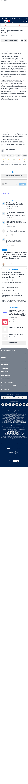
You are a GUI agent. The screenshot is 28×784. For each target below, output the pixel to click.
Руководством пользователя (14, 431)
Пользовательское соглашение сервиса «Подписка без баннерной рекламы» (14, 444)
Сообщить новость (6, 354)
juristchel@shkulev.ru (10, 422)
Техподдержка (5, 378)
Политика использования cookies (14, 440)
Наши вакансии (5, 375)
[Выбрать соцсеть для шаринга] (25, 40)
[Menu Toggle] (1, 21)
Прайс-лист (4, 364)
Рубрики (3, 357)
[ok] (9, 404)
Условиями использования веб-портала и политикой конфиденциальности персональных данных (14, 434)
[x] (20, 404)
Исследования (10, 155)
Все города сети (5, 389)
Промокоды (13, 18)
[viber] (13, 404)
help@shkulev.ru (23, 422)
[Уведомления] (23, 21)
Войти (6, 184)
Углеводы (25, 155)
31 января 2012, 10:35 (5, 35)
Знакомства (20, 18)
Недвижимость (5, 18)
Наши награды (5, 371)
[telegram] (2, 404)
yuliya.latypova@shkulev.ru (14, 425)
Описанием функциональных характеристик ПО (14, 432)
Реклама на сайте (6, 361)
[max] (16, 404)
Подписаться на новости (8, 350)
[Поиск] (19, 21)
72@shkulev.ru (20, 420)
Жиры (3, 155)
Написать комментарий (11, 40)
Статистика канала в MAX (8, 386)
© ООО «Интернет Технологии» (14, 457)
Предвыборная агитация (8, 382)
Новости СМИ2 (5, 193)
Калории (18, 155)
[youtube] (24, 404)
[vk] (6, 404)
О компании (4, 368)
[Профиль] (26, 21)
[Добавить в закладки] (22, 40)
